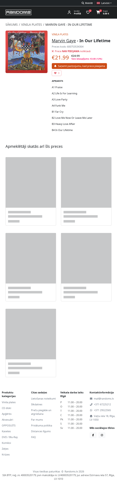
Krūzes (6, 454)
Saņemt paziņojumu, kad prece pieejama (81, 66)
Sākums (11, 24)
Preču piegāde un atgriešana (41, 412)
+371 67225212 (102, 404)
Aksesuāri (7, 419)
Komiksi (6, 443)
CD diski (6, 408)
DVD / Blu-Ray (10, 437)
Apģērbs (7, 414)
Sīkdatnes (36, 404)
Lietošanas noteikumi (43, 398)
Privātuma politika (41, 425)
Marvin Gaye (64, 40)
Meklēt (89, 3)
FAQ (33, 437)
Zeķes (5, 448)
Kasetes (6, 431)
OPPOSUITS (9, 425)
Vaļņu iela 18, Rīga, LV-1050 (102, 417)
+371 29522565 (102, 410)
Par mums (37, 419)
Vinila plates (31, 24)
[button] (104, 3)
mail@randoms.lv (104, 398)
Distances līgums (41, 431)
